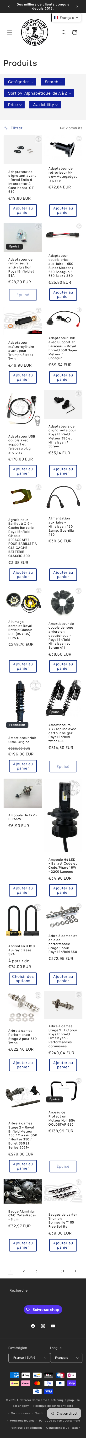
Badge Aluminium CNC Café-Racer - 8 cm (22, 1215)
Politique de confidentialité (53, 1405)
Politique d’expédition (26, 1427)
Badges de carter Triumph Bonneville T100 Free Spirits (62, 1221)
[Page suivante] (75, 1271)
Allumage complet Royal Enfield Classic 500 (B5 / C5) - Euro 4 (20, 630)
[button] (9, 32)
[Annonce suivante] (77, 6)
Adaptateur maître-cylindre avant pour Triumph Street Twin (21, 351)
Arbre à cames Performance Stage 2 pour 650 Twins (22, 1037)
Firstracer (24, 1400)
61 (62, 1271)
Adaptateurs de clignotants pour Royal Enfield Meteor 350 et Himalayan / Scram (62, 436)
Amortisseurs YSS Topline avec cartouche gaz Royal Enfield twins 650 (62, 733)
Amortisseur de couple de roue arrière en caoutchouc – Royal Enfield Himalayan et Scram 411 (61, 635)
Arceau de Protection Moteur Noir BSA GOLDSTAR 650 (61, 1119)
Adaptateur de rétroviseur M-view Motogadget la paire (62, 174)
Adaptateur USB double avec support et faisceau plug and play (21, 444)
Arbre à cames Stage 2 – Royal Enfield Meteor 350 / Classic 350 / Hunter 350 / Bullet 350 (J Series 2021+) (22, 1135)
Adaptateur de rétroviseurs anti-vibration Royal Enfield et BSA (21, 267)
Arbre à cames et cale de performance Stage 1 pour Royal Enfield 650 (62, 944)
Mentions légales (22, 1420)
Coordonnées (21, 1413)
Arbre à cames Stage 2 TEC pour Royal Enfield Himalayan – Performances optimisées (62, 1036)
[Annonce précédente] (9, 6)
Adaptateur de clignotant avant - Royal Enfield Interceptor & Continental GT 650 (22, 182)
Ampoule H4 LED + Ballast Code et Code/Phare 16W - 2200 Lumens (62, 866)
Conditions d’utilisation (63, 1427)
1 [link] (11, 1270)
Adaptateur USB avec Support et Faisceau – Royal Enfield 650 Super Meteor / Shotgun (62, 348)
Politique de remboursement (60, 1420)
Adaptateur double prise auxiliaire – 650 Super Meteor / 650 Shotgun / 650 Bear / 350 (60, 266)
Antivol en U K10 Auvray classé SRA (21, 950)
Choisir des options (23, 978)
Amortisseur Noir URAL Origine (22, 740)
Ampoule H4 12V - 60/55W (22, 817)
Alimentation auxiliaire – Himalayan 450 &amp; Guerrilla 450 (61, 526)
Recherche (18, 1290)
